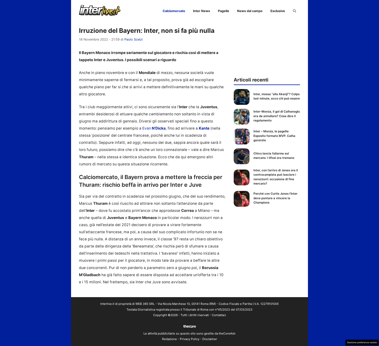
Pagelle (223, 11)
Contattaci (219, 315)
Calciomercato (174, 11)
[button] (294, 11)
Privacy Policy (189, 339)
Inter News (201, 11)
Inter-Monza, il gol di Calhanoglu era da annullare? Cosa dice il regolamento (276, 116)
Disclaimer (209, 339)
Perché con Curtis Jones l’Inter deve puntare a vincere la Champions (275, 198)
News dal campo (250, 11)
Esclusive (277, 11)
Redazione (169, 339)
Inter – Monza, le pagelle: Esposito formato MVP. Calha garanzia (274, 135)
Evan (154, 128)
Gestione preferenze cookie (362, 342)
